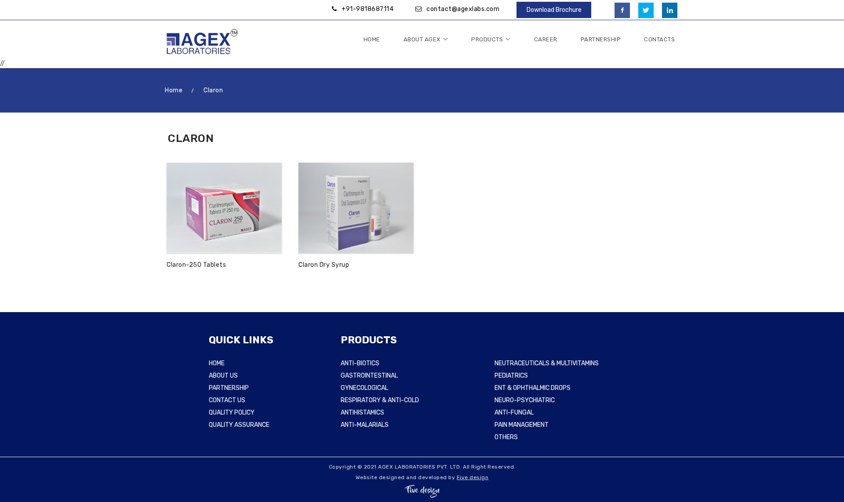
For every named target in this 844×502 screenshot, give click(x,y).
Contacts (659, 39)
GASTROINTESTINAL (369, 375)
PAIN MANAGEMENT (522, 425)
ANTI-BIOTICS (360, 363)
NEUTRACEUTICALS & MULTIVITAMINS (547, 363)
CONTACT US (227, 400)
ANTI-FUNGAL (514, 412)
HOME (217, 363)
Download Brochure (554, 10)
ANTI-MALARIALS (365, 425)
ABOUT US (223, 375)
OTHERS (506, 437)
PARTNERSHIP (229, 388)
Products (487, 39)
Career (545, 39)
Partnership (601, 39)
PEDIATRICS (511, 375)
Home (372, 39)
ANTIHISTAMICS (362, 412)
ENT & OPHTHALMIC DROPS (533, 388)
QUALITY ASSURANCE (239, 425)
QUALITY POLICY (232, 412)
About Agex (422, 39)
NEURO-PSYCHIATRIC (525, 400)
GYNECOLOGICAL (364, 388)
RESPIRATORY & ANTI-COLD (380, 400)
